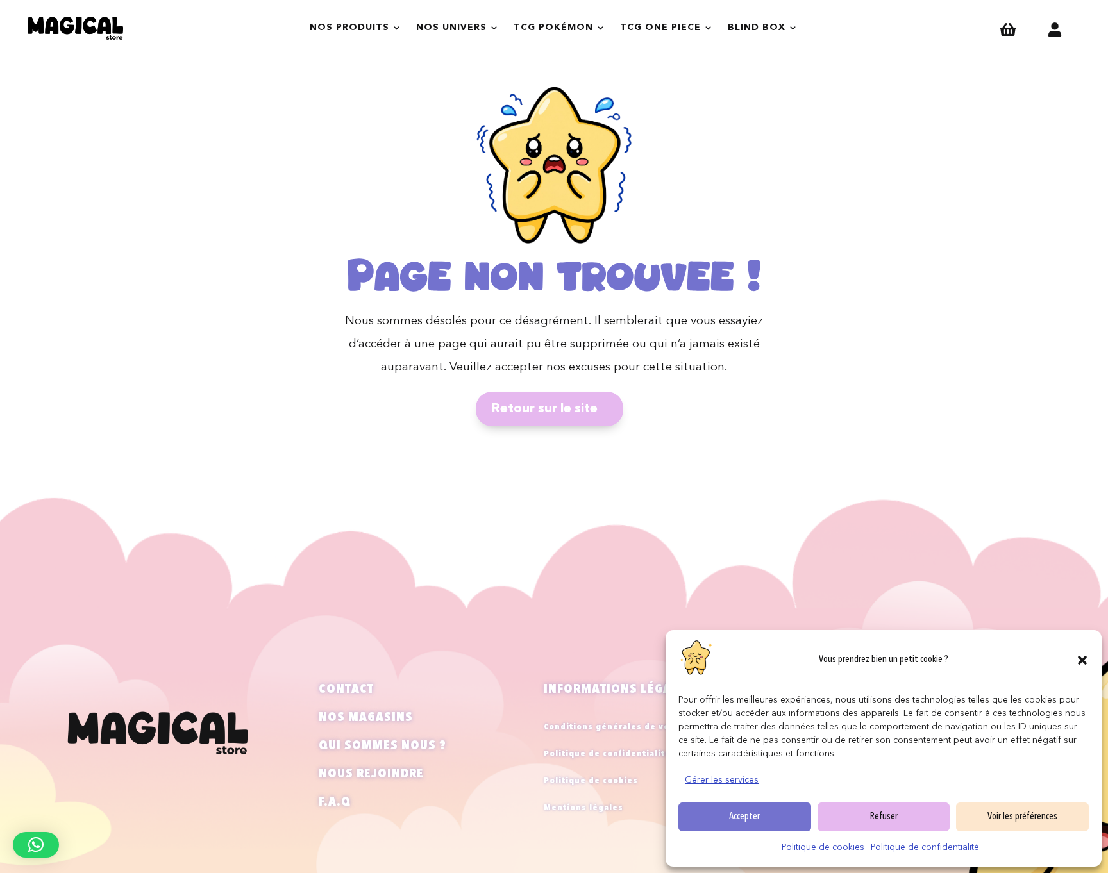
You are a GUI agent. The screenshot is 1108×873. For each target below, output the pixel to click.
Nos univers (451, 27)
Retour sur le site (545, 409)
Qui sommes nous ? (382, 746)
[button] (1082, 660)
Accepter (744, 817)
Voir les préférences (1022, 817)
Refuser (884, 817)
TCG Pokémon (553, 27)
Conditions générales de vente (614, 727)
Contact (346, 689)
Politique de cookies (823, 847)
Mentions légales (583, 808)
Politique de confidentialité (925, 847)
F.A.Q (335, 802)
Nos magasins (366, 717)
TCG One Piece (660, 27)
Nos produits (349, 27)
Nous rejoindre (371, 774)
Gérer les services (722, 780)
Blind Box (756, 27)
